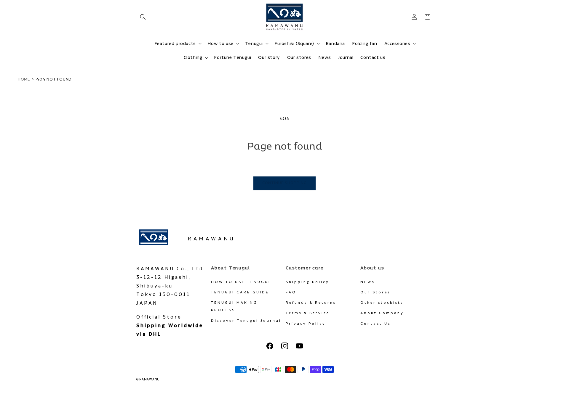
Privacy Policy (306, 323)
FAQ (291, 292)
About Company (382, 313)
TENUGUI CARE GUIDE (240, 292)
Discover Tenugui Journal (246, 320)
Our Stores (375, 292)
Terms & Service (308, 313)
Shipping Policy (307, 282)
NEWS (367, 282)
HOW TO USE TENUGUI (241, 282)
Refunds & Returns (311, 302)
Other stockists (381, 302)
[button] (142, 16)
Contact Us (375, 323)
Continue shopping (284, 183)
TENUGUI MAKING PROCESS (234, 306)
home (24, 79)
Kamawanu (212, 239)
